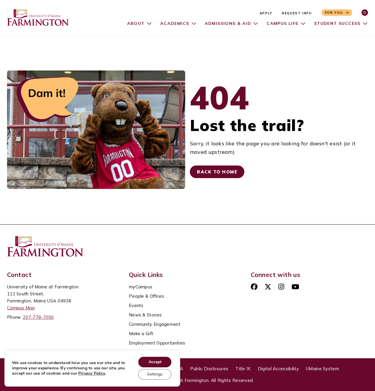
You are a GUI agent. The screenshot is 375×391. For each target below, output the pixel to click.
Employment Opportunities (157, 343)
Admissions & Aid (228, 23)
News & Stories (145, 315)
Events (136, 305)
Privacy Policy (91, 373)
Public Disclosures (209, 368)
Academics (174, 23)
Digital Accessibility (278, 368)
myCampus (140, 287)
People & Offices (146, 296)
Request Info (297, 13)
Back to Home (217, 172)
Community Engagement (154, 324)
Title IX (242, 368)
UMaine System (322, 368)
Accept (155, 362)
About (136, 23)
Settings (155, 374)
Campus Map (21, 308)
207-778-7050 (38, 317)
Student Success (337, 23)
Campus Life (282, 23)
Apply (266, 13)
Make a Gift (141, 333)
